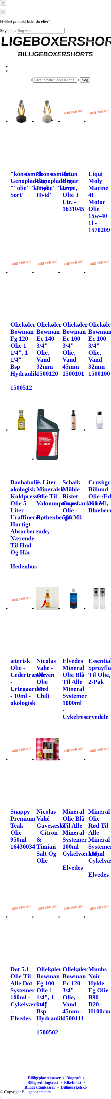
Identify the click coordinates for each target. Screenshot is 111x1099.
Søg (85, 80)
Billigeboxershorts (36, 1092)
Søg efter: (8, 30)
